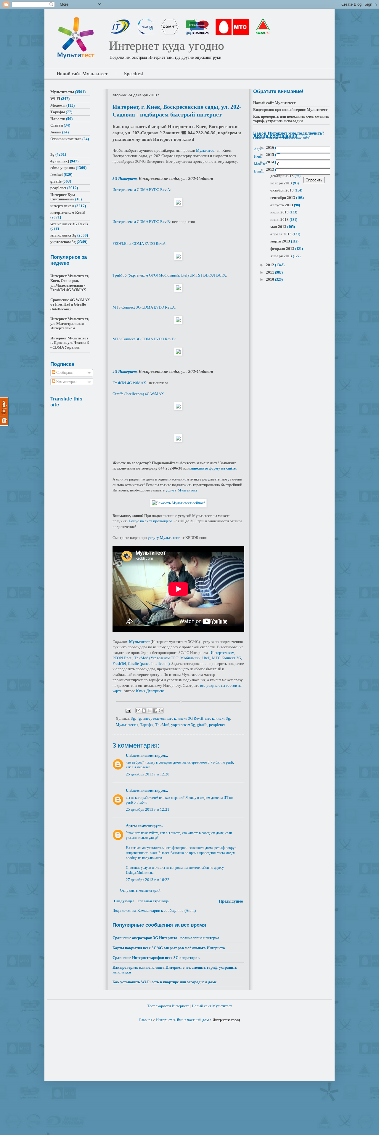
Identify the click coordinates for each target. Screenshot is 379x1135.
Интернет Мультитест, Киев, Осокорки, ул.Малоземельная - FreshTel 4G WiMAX (69, 283)
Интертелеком (222, 652)
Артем (131, 825)
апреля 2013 (281, 234)
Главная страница (153, 901)
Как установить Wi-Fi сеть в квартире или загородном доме (165, 982)
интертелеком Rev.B (67, 212)
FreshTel (119, 663)
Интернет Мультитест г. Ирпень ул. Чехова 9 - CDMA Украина (69, 342)
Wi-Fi (55, 98)
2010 (270, 279)
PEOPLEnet (122, 658)
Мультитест (206, 150)
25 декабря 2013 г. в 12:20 (147, 774)
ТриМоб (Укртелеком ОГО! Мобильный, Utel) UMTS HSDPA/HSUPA (169, 275)
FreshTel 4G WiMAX (129, 383)
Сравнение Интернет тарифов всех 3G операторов (156, 957)
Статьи (56, 125)
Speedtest (133, 73)
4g (139, 718)
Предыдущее (231, 901)
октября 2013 (282, 190)
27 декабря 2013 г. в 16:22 (147, 879)
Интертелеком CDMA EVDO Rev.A (141, 189)
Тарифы (146, 724)
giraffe (202, 724)
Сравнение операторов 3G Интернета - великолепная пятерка (166, 938)
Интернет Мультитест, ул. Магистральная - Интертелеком (69, 323)
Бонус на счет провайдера (151, 521)
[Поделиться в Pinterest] (161, 710)
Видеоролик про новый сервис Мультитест (290, 109)
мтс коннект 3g (217, 718)
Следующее (124, 901)
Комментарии (65, 382)
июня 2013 (280, 219)
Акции (55, 132)
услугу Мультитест (181, 490)
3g (133, 718)
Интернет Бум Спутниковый (62, 197)
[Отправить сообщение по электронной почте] (127, 710)
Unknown (134, 755)
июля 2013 (280, 212)
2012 (270, 265)
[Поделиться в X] (149, 710)
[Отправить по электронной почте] (138, 710)
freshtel (56, 174)
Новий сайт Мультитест (82, 73)
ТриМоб (162, 724)
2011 (270, 272)
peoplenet (217, 724)
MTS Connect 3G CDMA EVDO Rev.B (144, 339)
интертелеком (154, 718)
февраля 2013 (282, 248)
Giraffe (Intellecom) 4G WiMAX (138, 394)
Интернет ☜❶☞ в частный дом (182, 1020)
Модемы (57, 105)
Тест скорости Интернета (168, 1006)
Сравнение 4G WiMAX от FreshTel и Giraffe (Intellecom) (70, 304)
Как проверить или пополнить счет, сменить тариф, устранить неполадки (291, 118)
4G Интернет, (126, 371)
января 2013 (281, 256)
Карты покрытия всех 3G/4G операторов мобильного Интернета (169, 948)
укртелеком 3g (183, 724)
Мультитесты (127, 724)
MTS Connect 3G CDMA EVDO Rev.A (144, 307)
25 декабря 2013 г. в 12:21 (147, 809)
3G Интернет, (126, 178)
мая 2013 (278, 226)
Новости (57, 118)
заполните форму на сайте (213, 468)
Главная (145, 1020)
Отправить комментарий (140, 890)
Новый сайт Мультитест (274, 102)
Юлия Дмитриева (150, 691)
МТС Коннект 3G (226, 658)
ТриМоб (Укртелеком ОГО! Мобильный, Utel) (172, 658)
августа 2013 (282, 205)
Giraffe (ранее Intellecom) (149, 663)
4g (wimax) (59, 161)
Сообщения (64, 373)
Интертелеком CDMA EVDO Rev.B (141, 221)
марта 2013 (280, 241)
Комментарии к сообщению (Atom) (166, 910)
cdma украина (62, 167)
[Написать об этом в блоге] (144, 710)
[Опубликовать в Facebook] (155, 710)
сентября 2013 (283, 197)
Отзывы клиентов (65, 139)
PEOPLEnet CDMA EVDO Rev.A (139, 243)
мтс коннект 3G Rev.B (185, 718)
